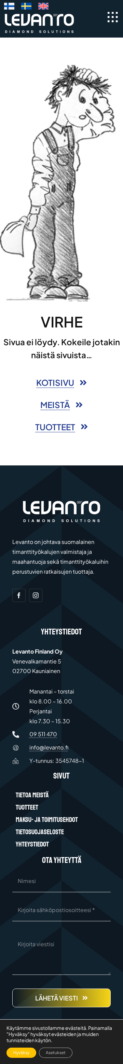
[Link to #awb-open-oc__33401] (113, 17)
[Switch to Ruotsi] (26, 7)
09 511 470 (43, 734)
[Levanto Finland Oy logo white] (39, 15)
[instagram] (35, 595)
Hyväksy (21, 1052)
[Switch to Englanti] (43, 7)
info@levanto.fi (48, 747)
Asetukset (56, 1052)
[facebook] (19, 595)
